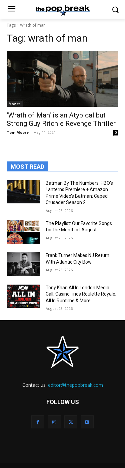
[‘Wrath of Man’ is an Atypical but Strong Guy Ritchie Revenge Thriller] (62, 79)
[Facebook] (37, 421)
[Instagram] (54, 421)
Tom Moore (18, 132)
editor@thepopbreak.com (75, 385)
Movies (15, 104)
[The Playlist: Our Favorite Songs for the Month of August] (23, 232)
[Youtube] (87, 421)
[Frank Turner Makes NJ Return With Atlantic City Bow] (23, 264)
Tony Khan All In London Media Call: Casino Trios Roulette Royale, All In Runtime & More (81, 294)
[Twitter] (70, 421)
